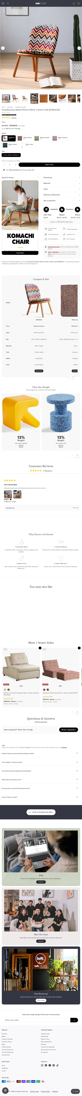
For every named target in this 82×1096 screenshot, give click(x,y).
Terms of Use (34, 1091)
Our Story (4, 1034)
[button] (11, 499)
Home (3, 107)
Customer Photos (7, 1041)
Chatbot (64, 747)
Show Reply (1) (10, 508)
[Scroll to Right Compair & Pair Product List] (73, 377)
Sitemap (55, 1091)
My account (44, 1052)
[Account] (73, 3)
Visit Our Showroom (7, 1049)
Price (3, 122)
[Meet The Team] (41, 910)
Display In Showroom (9, 115)
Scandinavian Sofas (20, 107)
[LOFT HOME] (41, 3)
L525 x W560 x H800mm (11, 155)
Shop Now (39, 371)
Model (4, 133)
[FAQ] (41, 851)
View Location (41, 1000)
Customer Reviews (7, 1039)
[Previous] (3, 48)
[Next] (79, 48)
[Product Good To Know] (20, 217)
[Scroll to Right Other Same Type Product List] (77, 712)
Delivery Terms (45, 1039)
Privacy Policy (45, 1091)
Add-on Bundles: (53, 252)
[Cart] (78, 3)
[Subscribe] (74, 1020)
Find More (41, 882)
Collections (10, 107)
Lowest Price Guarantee (48, 1047)
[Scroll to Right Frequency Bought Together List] (77, 455)
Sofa (49, 254)
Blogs (3, 1044)
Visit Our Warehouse (8, 1052)
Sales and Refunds (46, 1041)
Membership (44, 1036)
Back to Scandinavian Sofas (42, 812)
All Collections (6, 1055)
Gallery (4, 1036)
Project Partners (6, 1047)
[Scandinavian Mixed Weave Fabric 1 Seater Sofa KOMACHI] (39, 301)
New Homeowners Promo (48, 1049)
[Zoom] (41, 47)
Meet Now (41, 941)
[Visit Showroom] (41, 970)
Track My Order (45, 1034)
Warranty (43, 1044)
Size (3, 151)
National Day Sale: (54, 247)
